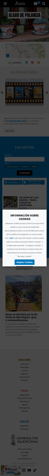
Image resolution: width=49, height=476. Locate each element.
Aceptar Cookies (25, 262)
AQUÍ (12, 238)
